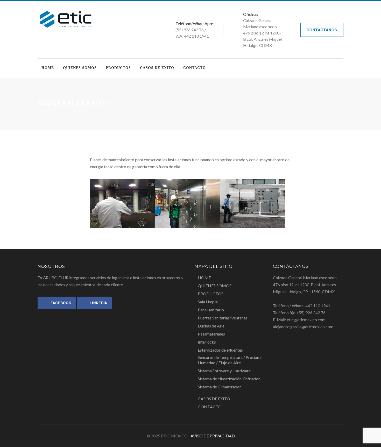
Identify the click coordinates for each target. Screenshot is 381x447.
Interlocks (207, 341)
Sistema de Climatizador (219, 386)
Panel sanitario (211, 309)
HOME (47, 68)
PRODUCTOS (118, 68)
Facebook (61, 302)
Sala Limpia (208, 301)
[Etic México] (65, 18)
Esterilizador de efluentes (220, 349)
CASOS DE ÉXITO (157, 68)
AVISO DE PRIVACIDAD (212, 435)
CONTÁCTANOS (322, 29)
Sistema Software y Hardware (224, 370)
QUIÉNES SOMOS (80, 68)
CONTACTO (194, 68)
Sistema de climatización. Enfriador (229, 378)
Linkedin (99, 302)
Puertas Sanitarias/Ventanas (223, 317)
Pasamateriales (211, 333)
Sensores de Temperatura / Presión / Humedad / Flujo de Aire (230, 360)
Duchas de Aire (211, 325)
